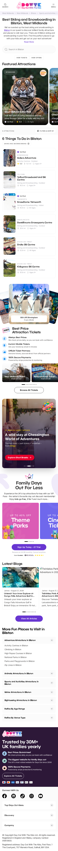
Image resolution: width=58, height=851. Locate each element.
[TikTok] (22, 796)
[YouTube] (40, 796)
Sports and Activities (47, 13)
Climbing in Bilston (13, 649)
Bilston (33, 13)
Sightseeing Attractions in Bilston (21, 700)
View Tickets (21, 57)
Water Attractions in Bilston (18, 692)
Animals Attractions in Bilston (19, 673)
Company (9, 825)
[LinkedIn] (13, 796)
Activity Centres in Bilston (16, 645)
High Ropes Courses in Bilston (18, 653)
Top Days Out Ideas (14, 805)
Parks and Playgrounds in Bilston (20, 661)
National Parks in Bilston (16, 657)
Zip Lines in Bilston (13, 665)
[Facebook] (4, 796)
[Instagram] (31, 796)
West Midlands (8, 13)
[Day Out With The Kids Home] (29, 5)
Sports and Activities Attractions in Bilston (22, 682)
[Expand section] (52, 673)
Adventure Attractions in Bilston (20, 640)
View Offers (36, 57)
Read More (29, 42)
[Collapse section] (52, 640)
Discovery (9, 815)
